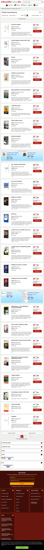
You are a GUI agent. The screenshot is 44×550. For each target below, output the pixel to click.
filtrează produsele (22, 18)
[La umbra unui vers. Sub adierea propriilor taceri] (6, 254)
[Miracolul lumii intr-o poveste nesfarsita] (6, 98)
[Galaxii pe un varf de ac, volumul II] (6, 286)
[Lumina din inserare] (6, 113)
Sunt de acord (22, 547)
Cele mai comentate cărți (36, 496)
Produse (18, 5)
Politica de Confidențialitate (6, 499)
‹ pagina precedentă (11, 433)
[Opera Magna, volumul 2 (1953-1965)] (6, 395)
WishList (25, 5)
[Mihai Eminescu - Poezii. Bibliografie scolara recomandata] (6, 314)
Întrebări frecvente (5, 508)
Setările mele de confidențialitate (34, 503)
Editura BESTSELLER (31, 154)
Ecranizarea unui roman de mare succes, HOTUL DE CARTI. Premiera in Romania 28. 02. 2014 (6, 520)
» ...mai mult (29, 35)
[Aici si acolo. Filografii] (6, 189)
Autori (17, 508)
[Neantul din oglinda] (6, 144)
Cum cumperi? (4, 502)
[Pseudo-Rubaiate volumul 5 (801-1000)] (6, 48)
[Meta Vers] (6, 222)
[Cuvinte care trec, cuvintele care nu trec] (6, 238)
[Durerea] (6, 65)
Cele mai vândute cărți (35, 493)
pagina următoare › (32, 433)
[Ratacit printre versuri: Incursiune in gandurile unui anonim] (6, 365)
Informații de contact (20, 493)
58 (30, 436)
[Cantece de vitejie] (6, 408)
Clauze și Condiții (11, 544)
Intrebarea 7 (9, 292)
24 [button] (40, 15)
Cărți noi (17, 499)
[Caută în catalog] (42, 2)
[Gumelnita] (6, 424)
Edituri (17, 505)
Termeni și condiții (4, 493)
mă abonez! (22, 483)
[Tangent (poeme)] (6, 383)
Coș (30, 5)
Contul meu (10, 5)
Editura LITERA (9, 294)
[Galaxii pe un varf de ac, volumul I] (6, 273)
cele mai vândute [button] (12, 15)
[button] (36, 5)
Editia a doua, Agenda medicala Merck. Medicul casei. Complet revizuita (7, 534)
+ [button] (41, 443)
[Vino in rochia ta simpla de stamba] (6, 332)
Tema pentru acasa (32, 152)
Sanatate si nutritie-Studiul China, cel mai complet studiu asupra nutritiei (7, 524)
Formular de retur (19, 496)
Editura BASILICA (9, 156)
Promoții (17, 502)
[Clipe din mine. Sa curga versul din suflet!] (6, 348)
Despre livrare (4, 505)
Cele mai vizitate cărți (35, 499)
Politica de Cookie (35, 543)
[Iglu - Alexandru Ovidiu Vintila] (6, 172)
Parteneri (18, 510)
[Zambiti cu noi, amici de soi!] (6, 81)
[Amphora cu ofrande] (6, 205)
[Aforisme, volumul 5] (6, 32)
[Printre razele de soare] (6, 128)
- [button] (41, 454)
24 (18, 436)
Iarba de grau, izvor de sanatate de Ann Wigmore (6, 539)
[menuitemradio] (25, 15)
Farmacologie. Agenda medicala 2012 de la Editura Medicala (6, 529)
